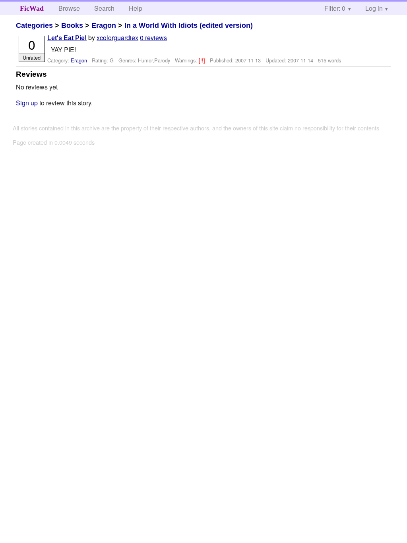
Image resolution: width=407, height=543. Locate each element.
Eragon (103, 25)
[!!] (203, 60)
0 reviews (153, 37)
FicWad (32, 8)
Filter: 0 (334, 8)
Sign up (27, 102)
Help (135, 8)
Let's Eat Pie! (67, 38)
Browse (69, 8)
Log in (374, 8)
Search (104, 8)
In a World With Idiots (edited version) (188, 25)
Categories (34, 25)
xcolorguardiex (117, 37)
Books (72, 25)
